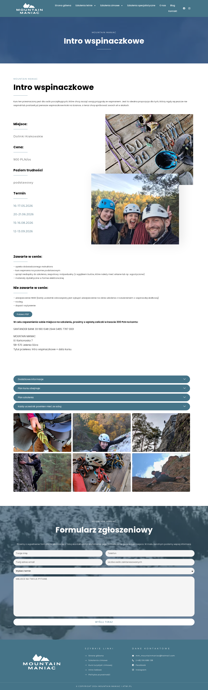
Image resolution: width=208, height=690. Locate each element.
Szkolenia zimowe (109, 5)
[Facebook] (184, 8)
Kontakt (172, 11)
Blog (172, 5)
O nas (162, 5)
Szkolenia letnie (83, 5)
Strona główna (63, 5)
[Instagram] (189, 8)
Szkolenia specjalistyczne (141, 5)
